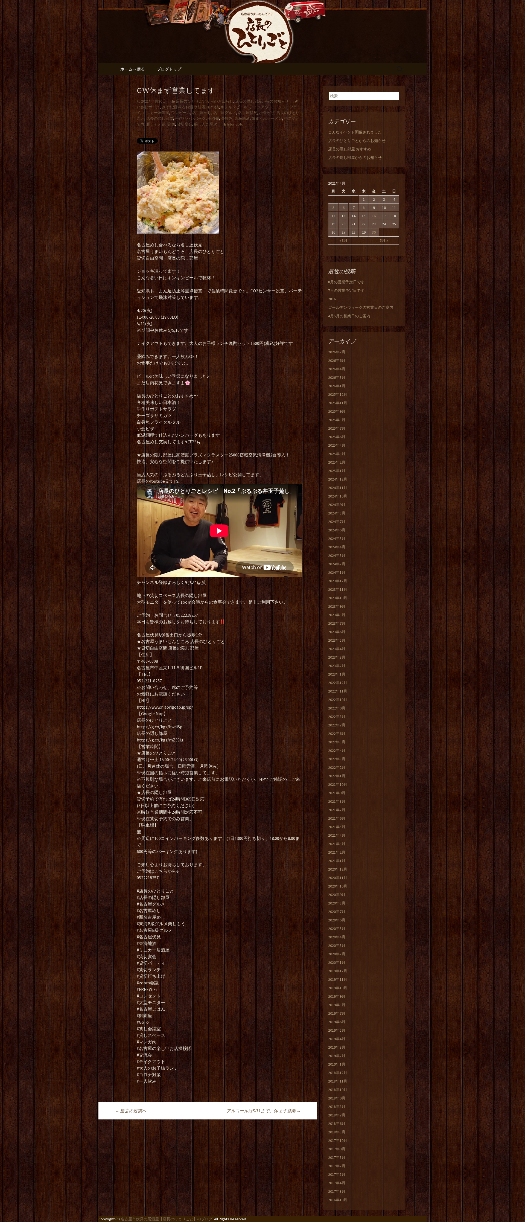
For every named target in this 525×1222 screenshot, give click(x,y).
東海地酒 (242, 118)
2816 (332, 298)
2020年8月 (336, 903)
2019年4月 (336, 1038)
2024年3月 (336, 555)
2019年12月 (337, 970)
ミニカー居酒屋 (155, 112)
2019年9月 (336, 996)
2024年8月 (336, 513)
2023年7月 (336, 623)
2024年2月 (336, 563)
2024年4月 (336, 547)
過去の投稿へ (130, 1110)
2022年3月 (336, 759)
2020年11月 (337, 877)
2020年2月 (336, 954)
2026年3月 (336, 377)
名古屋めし (201, 112)
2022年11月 (337, 691)
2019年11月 (337, 979)
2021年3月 (336, 843)
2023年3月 (336, 657)
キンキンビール (234, 106)
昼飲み (226, 118)
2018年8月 (336, 1106)
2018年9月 (336, 1098)
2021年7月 (336, 809)
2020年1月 (336, 962)
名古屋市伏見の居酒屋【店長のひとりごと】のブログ (166, 1219)
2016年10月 (337, 1199)
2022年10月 (337, 699)
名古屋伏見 (247, 112)
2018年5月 (336, 1132)
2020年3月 (336, 945)
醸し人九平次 (205, 124)
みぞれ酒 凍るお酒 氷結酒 (183, 106)
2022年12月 (337, 682)
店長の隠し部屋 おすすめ (349, 149)
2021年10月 (337, 784)
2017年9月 (336, 1149)
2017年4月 (336, 1182)
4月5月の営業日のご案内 (349, 315)
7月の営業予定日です (346, 290)
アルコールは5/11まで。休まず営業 (263, 1110)
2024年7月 (336, 521)
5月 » (384, 240)
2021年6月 (336, 818)
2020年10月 (337, 886)
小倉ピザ (267, 112)
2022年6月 (336, 733)
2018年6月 (336, 1123)
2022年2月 (336, 767)
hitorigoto (235, 124)
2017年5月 (336, 1174)
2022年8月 (336, 716)
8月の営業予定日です (346, 282)
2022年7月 (336, 725)
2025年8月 (336, 419)
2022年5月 (336, 742)
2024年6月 (336, 530)
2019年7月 (336, 1013)
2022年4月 (336, 750)
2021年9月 (336, 792)
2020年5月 (336, 928)
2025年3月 (336, 453)
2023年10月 (337, 597)
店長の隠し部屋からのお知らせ (262, 101)
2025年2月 (336, 462)
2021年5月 (336, 826)
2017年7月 (336, 1165)
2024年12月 (337, 479)
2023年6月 (336, 631)
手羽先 (213, 118)
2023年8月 (336, 614)
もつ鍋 (213, 106)
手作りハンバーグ (190, 118)
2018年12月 (337, 1072)
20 (343, 224)
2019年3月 (336, 1047)
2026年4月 (336, 368)
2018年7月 (336, 1115)
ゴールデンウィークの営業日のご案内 (360, 307)
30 (374, 232)
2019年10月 (337, 987)
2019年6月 (336, 1021)
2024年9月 (336, 504)
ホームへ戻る (132, 69)
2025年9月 (336, 411)
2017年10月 (337, 1140)
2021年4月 (336, 835)
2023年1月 (336, 674)
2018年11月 (337, 1081)
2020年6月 (336, 920)
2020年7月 (336, 911)
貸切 (171, 124)
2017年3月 (336, 1191)
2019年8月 (336, 1004)
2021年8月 (336, 801)
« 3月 (343, 240)
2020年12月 (337, 869)
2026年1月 (336, 385)
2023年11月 (337, 589)
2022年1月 (336, 775)
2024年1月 (336, 572)
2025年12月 (337, 394)
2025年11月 (337, 402)
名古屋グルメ (224, 112)
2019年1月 (336, 1064)
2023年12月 (337, 580)
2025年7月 (336, 428)
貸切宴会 (184, 124)
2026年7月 (336, 352)
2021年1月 (336, 860)
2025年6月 (336, 436)
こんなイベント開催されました (355, 132)
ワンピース (180, 112)
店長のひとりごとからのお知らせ (204, 101)
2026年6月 (336, 360)
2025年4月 (336, 445)
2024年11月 (337, 487)
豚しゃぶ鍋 (155, 124)
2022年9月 (336, 708)
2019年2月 (336, 1055)
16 (374, 215)
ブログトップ (169, 69)
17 (384, 215)
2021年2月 (336, 852)
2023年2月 (336, 665)
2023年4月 (336, 648)
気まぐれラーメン (267, 118)
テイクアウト (260, 106)
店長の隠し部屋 (159, 118)
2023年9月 (336, 606)
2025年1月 (336, 470)
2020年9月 (336, 894)
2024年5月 (336, 538)
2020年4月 (336, 937)
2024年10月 (337, 496)
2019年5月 (336, 1030)
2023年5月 (336, 640)
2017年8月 (336, 1157)
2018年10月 (337, 1089)
